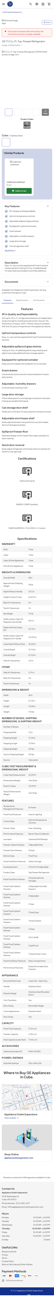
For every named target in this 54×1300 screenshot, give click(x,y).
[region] (27, 177)
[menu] (3, 4)
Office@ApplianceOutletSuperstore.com (25, 1207)
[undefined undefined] (19, 169)
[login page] (43, 4)
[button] (8, 112)
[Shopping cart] (49, 4)
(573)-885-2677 (23, 1203)
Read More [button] (9, 250)
